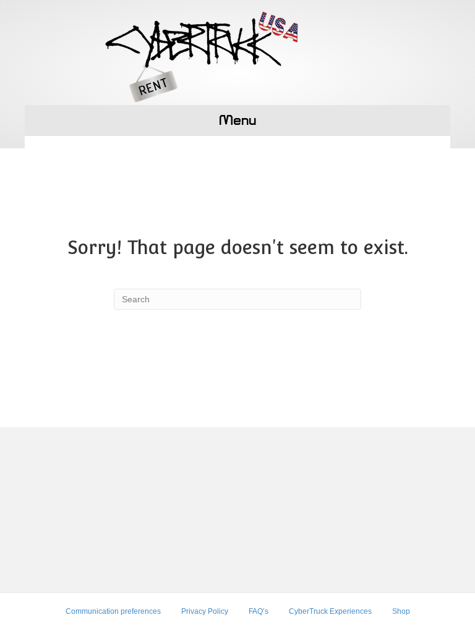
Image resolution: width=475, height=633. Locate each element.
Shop (401, 611)
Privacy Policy (204, 611)
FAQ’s (258, 611)
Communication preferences (113, 611)
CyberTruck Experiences (330, 611)
